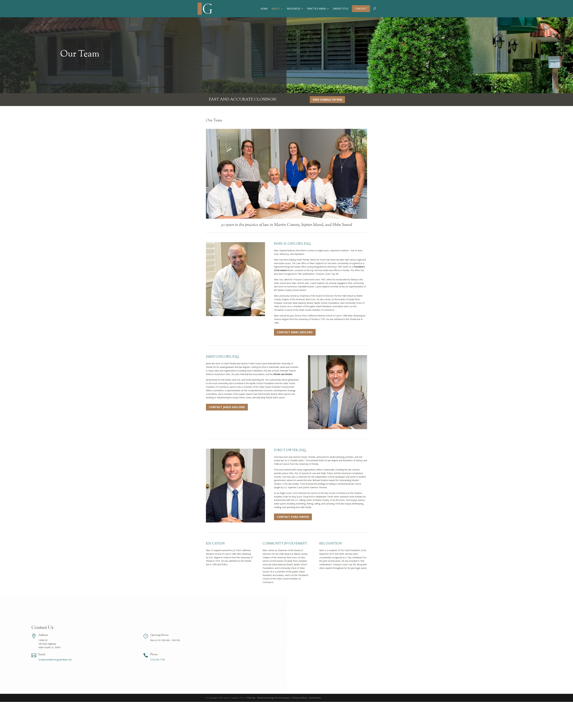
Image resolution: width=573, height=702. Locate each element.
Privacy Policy (299, 697)
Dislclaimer (315, 697)
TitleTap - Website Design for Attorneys (268, 697)
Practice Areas (316, 9)
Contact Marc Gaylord (295, 332)
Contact (361, 8)
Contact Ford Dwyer (293, 517)
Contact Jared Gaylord (227, 407)
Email (41, 655)
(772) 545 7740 (157, 659)
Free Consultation (327, 99)
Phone (154, 655)
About (276, 9)
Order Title (340, 9)
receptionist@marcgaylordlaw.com (55, 659)
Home (264, 9)
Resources (293, 9)
